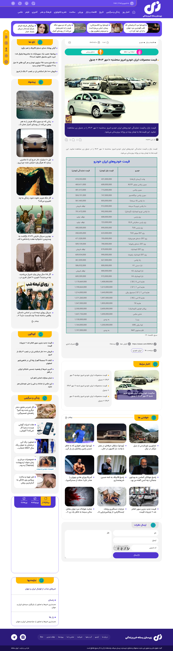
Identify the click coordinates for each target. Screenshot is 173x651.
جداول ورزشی (90, 52)
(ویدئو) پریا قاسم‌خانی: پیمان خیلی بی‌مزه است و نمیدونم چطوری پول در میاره (98, 28)
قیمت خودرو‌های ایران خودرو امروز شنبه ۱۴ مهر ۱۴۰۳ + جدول (138, 395)
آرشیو (97, 637)
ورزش (80, 12)
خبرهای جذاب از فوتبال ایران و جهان (40, 589)
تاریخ (101, 12)
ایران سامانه (14, 648)
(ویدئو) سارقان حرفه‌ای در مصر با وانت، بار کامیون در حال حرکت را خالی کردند (111, 447)
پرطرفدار (45, 502)
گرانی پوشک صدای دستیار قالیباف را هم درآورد (38, 48)
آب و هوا (89, 637)
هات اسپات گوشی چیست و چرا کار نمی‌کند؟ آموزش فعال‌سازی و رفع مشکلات (26, 427)
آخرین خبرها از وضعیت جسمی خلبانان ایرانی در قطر (35, 371)
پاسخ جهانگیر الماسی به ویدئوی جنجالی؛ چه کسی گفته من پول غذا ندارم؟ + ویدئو (142, 479)
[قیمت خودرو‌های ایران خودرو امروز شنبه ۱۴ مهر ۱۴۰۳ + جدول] (136, 385)
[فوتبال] (6, 62)
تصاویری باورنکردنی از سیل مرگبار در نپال (144, 447)
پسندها (112, 344)
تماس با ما (70, 637)
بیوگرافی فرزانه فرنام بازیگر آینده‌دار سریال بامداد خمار (26, 28)
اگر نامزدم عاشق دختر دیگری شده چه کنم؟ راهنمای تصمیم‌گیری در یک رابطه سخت (24, 410)
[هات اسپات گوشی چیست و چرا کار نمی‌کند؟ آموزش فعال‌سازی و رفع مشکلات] (45, 428)
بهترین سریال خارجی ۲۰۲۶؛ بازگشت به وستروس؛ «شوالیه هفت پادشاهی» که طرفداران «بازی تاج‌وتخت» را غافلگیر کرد (34, 238)
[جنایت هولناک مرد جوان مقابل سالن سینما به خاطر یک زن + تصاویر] (79, 496)
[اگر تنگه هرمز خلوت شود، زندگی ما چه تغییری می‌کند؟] (34, 181)
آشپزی (34, 12)
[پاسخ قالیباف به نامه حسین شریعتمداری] (111, 465)
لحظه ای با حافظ (129, 52)
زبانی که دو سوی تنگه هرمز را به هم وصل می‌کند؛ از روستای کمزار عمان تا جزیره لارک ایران (61, 28)
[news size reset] (73, 139)
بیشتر (70, 417)
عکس (20, 12)
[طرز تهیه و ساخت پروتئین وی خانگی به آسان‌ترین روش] (45, 481)
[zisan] (152, 9)
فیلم (27, 12)
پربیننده (35, 502)
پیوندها (60, 637)
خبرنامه (79, 637)
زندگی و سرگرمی (113, 12)
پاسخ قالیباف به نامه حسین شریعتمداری (112, 479)
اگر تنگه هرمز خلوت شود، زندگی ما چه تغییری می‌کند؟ (35, 200)
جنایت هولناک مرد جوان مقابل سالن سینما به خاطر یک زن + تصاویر (79, 511)
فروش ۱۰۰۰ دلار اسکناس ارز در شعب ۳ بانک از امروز (36, 71)
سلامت (72, 12)
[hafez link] (13, 3)
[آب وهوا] (19, 3)
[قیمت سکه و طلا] (6, 37)
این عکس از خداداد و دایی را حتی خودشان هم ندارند (34, 385)
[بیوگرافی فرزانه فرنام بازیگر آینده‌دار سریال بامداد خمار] (42, 29)
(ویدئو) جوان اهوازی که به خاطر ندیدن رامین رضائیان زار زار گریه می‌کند (78, 447)
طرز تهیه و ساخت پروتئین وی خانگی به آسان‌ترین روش (25, 480)
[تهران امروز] (6, 49)
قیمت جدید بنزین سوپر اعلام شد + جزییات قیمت (144, 511)
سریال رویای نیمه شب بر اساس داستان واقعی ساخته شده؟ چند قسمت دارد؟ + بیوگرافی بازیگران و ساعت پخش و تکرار (34, 314)
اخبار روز (125, 12)
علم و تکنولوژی (60, 12)
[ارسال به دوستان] (69, 42)
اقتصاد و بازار (91, 12)
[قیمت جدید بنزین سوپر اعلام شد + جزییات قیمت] (143, 496)
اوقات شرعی (50, 637)
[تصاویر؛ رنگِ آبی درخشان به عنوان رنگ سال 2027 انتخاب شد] (45, 446)
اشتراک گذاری (70, 344)
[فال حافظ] (6, 55)
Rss (41, 637)
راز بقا (51, 617)
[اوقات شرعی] (26, 3)
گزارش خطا (123, 344)
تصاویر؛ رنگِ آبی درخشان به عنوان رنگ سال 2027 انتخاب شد (25, 445)
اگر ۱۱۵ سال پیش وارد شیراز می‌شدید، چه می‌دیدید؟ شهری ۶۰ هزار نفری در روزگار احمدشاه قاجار (35, 276)
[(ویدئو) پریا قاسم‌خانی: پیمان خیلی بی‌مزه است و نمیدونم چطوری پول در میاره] (116, 28)
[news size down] (80, 139)
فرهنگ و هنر (45, 12)
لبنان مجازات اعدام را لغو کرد (41, 378)
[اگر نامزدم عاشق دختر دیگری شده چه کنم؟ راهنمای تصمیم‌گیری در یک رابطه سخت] (45, 411)
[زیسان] (143, 637)
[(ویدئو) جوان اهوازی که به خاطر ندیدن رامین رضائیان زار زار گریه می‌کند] (79, 433)
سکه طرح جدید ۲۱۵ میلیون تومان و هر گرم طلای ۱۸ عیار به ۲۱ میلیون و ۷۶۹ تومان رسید (34, 64)
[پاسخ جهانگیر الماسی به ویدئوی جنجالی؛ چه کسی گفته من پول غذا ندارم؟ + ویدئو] (143, 465)
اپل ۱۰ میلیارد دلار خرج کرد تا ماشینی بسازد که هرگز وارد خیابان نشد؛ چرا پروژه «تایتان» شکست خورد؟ (34, 161)
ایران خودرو (137, 350)
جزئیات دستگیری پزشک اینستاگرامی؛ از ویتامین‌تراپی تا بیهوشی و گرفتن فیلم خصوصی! (110, 511)
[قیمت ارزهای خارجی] (6, 43)
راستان (51, 600)
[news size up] (66, 139)
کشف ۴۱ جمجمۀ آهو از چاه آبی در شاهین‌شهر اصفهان (35, 362)
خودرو (141, 42)
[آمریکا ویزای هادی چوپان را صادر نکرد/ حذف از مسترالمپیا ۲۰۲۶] (79, 465)
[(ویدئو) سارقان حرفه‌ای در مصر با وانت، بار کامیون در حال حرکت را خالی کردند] (111, 433)
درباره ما (105, 637)
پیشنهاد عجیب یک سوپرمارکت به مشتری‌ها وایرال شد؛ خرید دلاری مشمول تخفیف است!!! (35, 55)
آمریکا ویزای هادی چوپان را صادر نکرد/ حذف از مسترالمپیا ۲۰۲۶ (79, 479)
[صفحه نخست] (134, 12)
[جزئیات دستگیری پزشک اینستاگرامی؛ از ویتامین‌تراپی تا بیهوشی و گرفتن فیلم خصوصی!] (111, 496)
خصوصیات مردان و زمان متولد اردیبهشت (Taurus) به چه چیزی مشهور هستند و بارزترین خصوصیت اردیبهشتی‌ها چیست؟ (25, 462)
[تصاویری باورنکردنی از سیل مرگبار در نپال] (143, 433)
